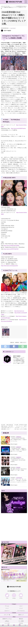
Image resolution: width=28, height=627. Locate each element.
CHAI (13, 342)
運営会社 (21, 618)
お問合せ (7, 621)
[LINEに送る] (22, 346)
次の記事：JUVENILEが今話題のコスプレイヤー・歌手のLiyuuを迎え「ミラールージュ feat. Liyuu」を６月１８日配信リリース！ (20, 426)
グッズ (20, 608)
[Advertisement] (14, 381)
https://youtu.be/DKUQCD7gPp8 (11, 245)
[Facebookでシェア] (14, 346)
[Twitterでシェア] (5, 346)
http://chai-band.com (19, 311)
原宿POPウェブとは (7, 618)
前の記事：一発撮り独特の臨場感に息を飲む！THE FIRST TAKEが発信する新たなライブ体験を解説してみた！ (7, 426)
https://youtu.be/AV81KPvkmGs (18, 128)
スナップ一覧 (7, 614)
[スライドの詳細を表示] (14, 512)
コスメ (20, 606)
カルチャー (19, 436)
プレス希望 (21, 621)
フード (7, 608)
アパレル (18, 467)
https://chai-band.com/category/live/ (9, 265)
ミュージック (12, 28)
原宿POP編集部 (7, 30)
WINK (18, 342)
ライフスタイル (21, 610)
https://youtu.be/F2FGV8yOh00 (11, 249)
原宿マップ (21, 614)
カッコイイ (24, 342)
